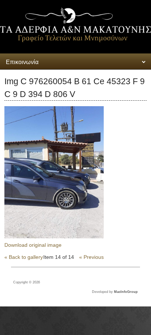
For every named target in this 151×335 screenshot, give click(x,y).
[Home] (75, 40)
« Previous (91, 257)
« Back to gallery (23, 257)
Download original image (33, 245)
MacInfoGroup (126, 292)
